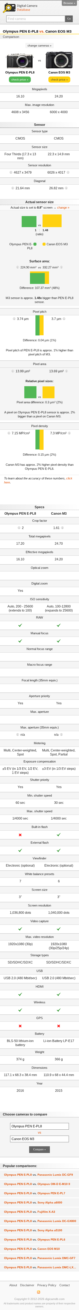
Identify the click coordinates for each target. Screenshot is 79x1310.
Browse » (69, 3)
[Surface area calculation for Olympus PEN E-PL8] (18, 267)
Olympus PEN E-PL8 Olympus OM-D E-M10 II (37, 1184)
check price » (19, 79)
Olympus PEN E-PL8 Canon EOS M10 (32, 1248)
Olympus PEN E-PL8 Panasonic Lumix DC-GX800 (40, 1221)
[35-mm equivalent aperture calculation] (18, 734)
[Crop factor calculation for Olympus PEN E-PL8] (19, 527)
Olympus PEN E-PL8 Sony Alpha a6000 (33, 1202)
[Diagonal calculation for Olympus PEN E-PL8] (13, 187)
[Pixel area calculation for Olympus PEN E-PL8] (13, 370)
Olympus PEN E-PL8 (19, 72)
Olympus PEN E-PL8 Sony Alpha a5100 (33, 1230)
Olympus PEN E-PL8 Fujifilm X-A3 (29, 1211)
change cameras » (39, 45)
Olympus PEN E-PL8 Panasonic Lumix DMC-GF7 (39, 1258)
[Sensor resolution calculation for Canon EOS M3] (68, 172)
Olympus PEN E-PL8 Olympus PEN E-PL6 (34, 1239)
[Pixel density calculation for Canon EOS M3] (69, 432)
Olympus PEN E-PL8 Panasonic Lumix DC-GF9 (38, 1174)
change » (63, 207)
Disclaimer (27, 1285)
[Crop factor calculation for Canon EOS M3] (62, 527)
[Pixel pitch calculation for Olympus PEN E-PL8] (14, 318)
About (13, 1285)
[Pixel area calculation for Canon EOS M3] (66, 370)
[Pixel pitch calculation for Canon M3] (64, 318)
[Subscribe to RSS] (38, 1292)
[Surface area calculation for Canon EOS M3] (61, 267)
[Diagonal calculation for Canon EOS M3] (66, 187)
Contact (64, 1285)
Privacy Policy (46, 1285)
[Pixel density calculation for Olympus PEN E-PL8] (9, 432)
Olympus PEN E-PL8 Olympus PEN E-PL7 (34, 1193)
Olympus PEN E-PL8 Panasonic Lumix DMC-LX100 (41, 1267)
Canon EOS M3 (59, 72)
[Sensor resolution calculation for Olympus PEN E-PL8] (11, 172)
